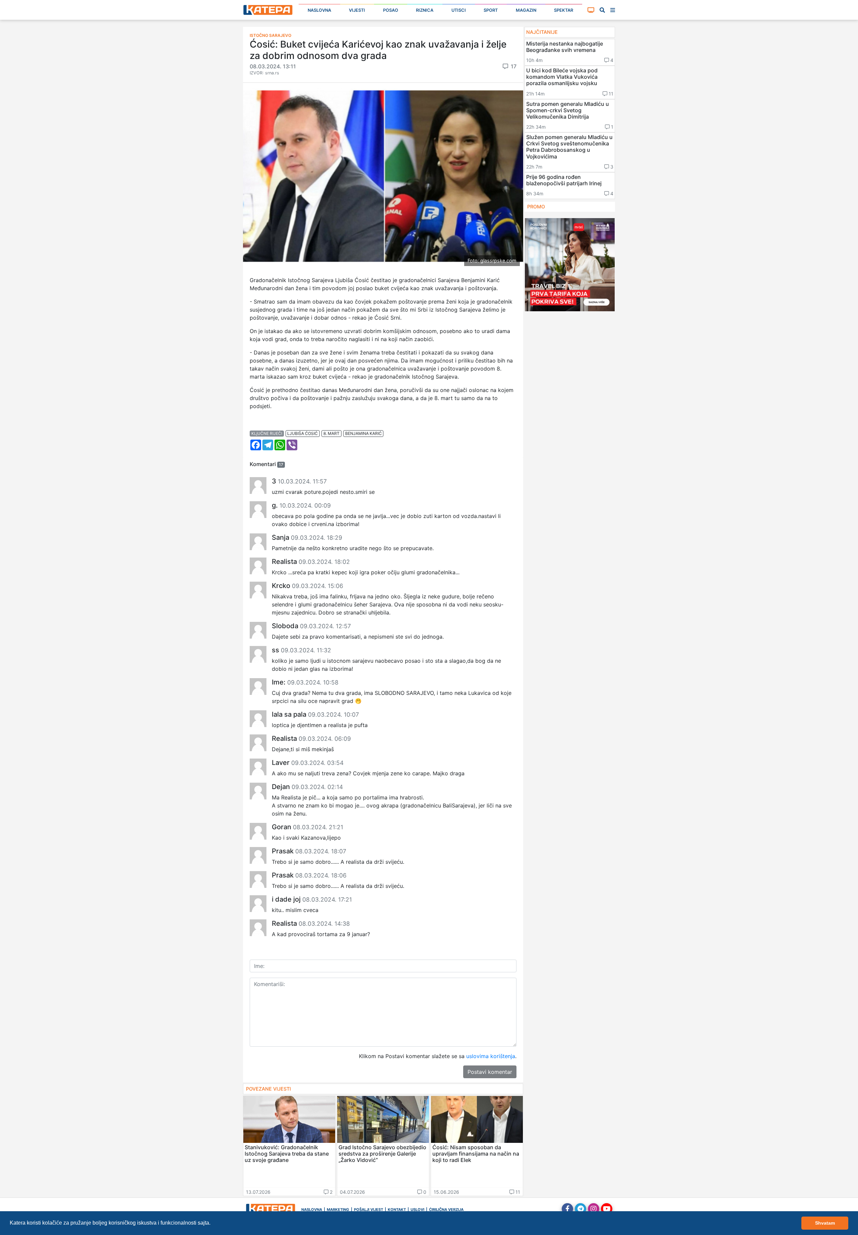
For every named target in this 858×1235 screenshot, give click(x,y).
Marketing (338, 1209)
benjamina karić (363, 433)
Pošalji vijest (368, 1209)
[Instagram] (593, 1209)
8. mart (331, 433)
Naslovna (319, 10)
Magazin (526, 10)
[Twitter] (580, 1209)
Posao (390, 10)
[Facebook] (567, 1209)
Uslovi (417, 1209)
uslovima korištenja (490, 1056)
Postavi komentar (490, 1071)
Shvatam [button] (825, 1223)
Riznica (424, 10)
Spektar (563, 10)
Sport (491, 10)
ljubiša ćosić (302, 433)
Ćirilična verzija (446, 1209)
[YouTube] (606, 1209)
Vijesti (357, 10)
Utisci (458, 10)
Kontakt (397, 1209)
